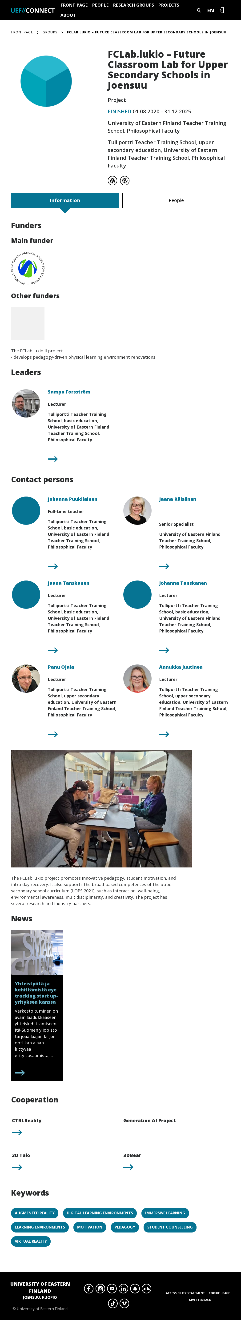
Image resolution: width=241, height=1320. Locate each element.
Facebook (89, 1290)
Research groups (133, 5)
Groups (50, 32)
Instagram (100, 1290)
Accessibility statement (185, 1293)
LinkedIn (123, 1290)
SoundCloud (146, 1290)
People (100, 5)
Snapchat (135, 1290)
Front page (74, 5)
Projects (168, 5)
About (68, 15)
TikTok (113, 1305)
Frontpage (22, 32)
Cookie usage (219, 1293)
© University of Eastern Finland (40, 1296)
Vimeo (124, 1305)
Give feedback (200, 1300)
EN (210, 10)
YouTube (112, 1290)
